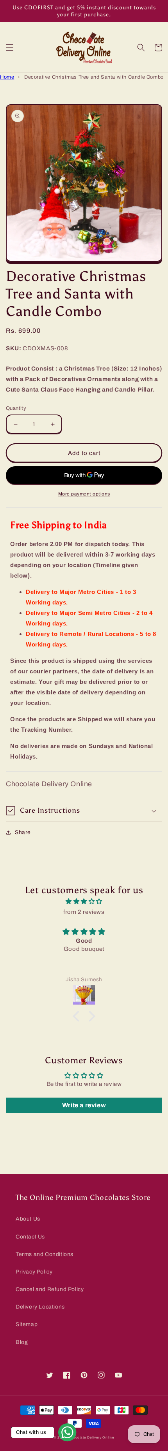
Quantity (16, 408)
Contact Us (30, 1237)
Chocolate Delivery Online (91, 1437)
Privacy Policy (34, 1272)
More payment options (84, 494)
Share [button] (23, 832)
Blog (22, 1342)
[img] (84, 901)
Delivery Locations (40, 1307)
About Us (28, 1219)
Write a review (84, 1105)
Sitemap (27, 1324)
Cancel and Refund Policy (50, 1289)
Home (7, 77)
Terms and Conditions (44, 1254)
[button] (9, 47)
